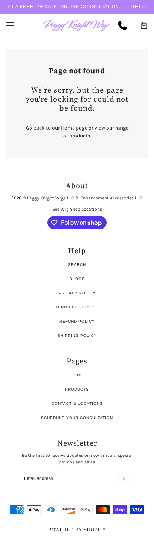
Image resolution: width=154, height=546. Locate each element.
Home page (74, 128)
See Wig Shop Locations (77, 209)
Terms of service (77, 307)
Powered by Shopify (77, 530)
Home (77, 375)
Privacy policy (77, 293)
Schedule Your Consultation (77, 418)
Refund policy (77, 321)
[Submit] (123, 479)
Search (77, 265)
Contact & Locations (77, 403)
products (79, 136)
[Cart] (144, 25)
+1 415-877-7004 (125, 25)
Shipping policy (77, 336)
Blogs (77, 279)
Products (77, 389)
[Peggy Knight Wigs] (77, 25)
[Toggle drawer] (10, 25)
